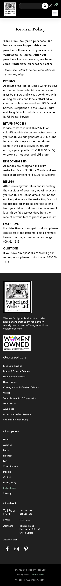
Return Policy (9, 488)
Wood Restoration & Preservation (19, 398)
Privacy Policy (9, 483)
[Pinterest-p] (26, 549)
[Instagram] (16, 549)
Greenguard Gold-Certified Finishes (21, 388)
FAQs (5, 461)
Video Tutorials (10, 467)
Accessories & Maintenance (17, 414)
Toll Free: (9, 510)
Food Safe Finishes (12, 366)
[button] (55, 13)
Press (6, 450)
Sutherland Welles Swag (15, 420)
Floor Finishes (10, 382)
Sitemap (7, 493)
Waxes (6, 393)
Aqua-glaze (8, 409)
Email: (6, 520)
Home (6, 440)
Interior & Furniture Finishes (16, 371)
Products (7, 456)
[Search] (45, 6)
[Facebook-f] (7, 549)
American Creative (36, 580)
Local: (6, 514)
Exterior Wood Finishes (14, 377)
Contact (7, 477)
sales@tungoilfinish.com (18, 132)
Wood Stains (9, 404)
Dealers (7, 472)
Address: (8, 526)
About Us (7, 445)
